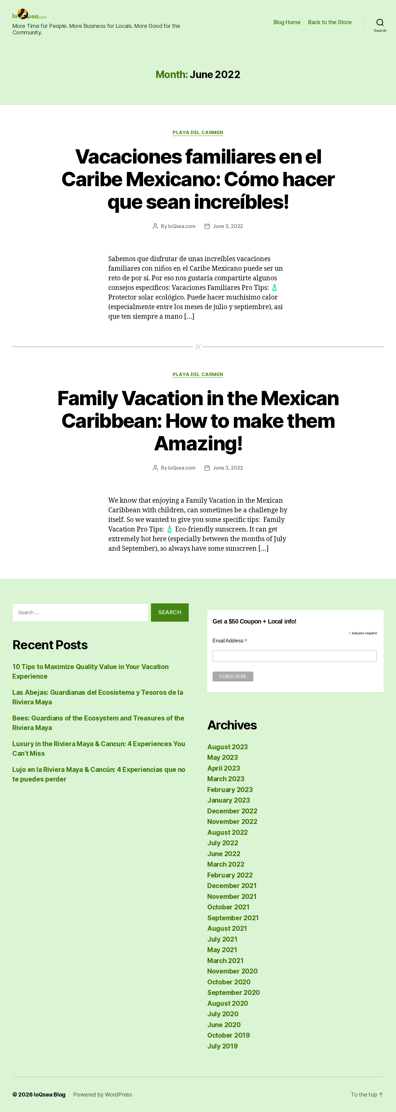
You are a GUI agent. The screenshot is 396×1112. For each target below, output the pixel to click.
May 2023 (222, 757)
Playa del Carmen (198, 132)
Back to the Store (330, 22)
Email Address (230, 640)
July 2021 (222, 939)
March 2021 (225, 961)
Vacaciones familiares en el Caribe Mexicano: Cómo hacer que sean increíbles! (197, 178)
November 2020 (232, 971)
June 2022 (223, 854)
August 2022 (227, 832)
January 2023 (228, 800)
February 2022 (230, 875)
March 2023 (225, 779)
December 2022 (232, 811)
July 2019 (222, 1046)
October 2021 (228, 907)
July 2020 (223, 1014)
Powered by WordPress (102, 1094)
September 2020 (233, 992)
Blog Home (287, 22)
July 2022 (222, 843)
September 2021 (233, 918)
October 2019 (228, 1035)
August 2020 (227, 1003)
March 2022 (225, 864)
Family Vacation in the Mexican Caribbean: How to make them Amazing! (197, 420)
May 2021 (222, 950)
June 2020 (224, 1025)
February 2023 (230, 790)
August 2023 (227, 747)
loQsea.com (181, 226)
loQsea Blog (50, 1094)
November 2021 (232, 896)
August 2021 (227, 928)
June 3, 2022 (228, 226)
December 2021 (232, 886)
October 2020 (229, 982)
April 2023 (223, 768)
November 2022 (232, 821)
